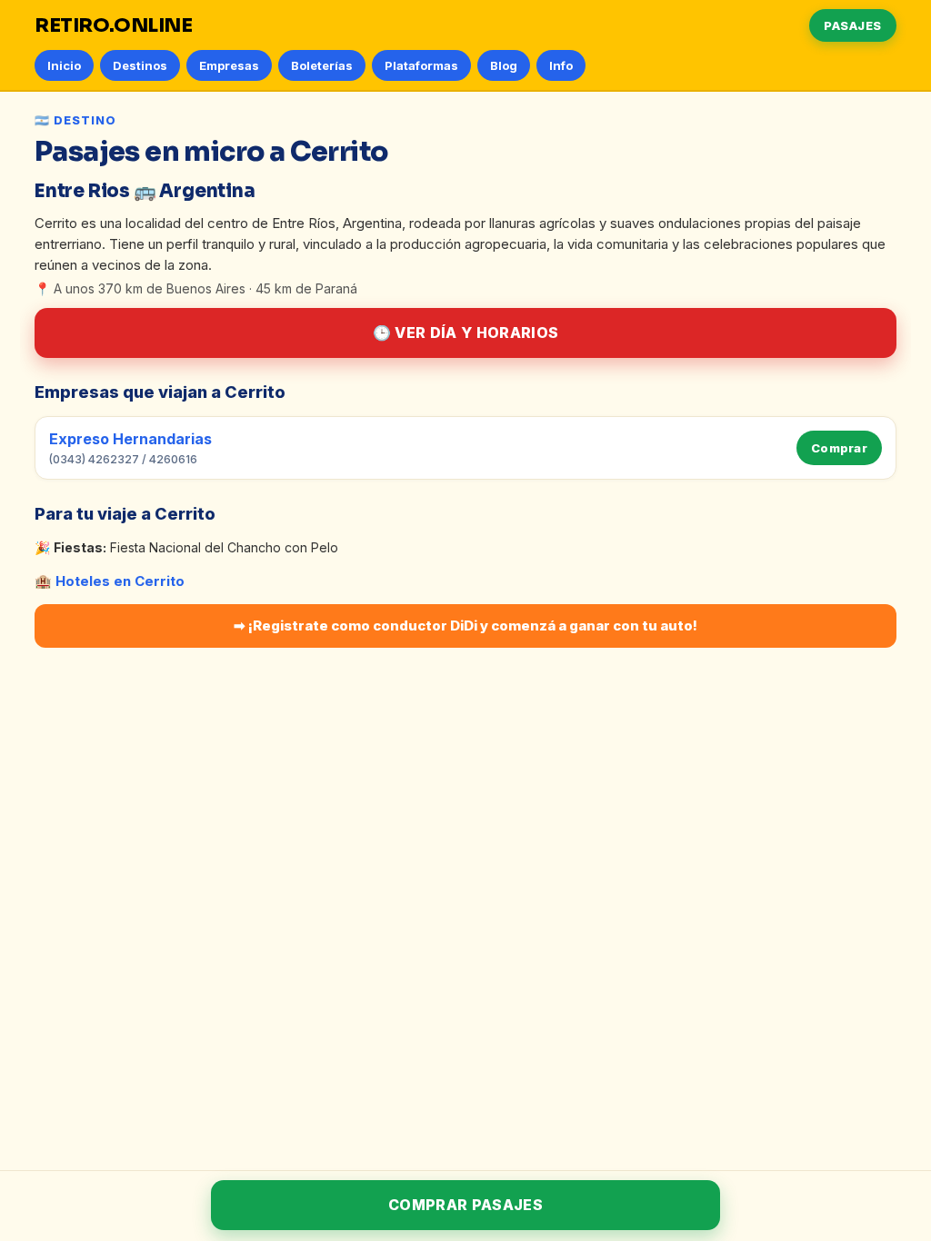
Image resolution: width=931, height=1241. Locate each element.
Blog (503, 65)
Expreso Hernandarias (130, 439)
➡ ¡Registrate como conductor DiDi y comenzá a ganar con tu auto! (465, 625)
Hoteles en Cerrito (120, 581)
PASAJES (853, 25)
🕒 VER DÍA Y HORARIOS (465, 332)
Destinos (140, 65)
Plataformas (421, 65)
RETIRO (114, 25)
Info (561, 65)
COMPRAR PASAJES (465, 1205)
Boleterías (322, 65)
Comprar (839, 448)
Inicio (64, 65)
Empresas (229, 65)
